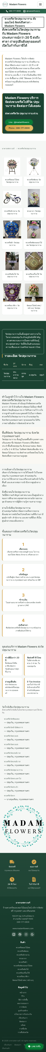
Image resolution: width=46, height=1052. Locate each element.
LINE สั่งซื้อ (36, 1046)
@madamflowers (33, 11)
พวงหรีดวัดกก (9, 796)
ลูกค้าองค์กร (23, 1010)
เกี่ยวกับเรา (23, 1018)
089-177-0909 (15, 11)
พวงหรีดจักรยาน (23, 955)
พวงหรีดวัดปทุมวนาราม (13, 770)
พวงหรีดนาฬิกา (23, 976)
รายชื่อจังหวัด (23, 1032)
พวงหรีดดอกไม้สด (23, 947)
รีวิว (23, 996)
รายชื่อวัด (23, 1029)
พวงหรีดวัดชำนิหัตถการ (13, 727)
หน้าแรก (23, 992)
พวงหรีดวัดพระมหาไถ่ (12, 778)
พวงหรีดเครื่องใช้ (23, 973)
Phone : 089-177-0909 (19, 128)
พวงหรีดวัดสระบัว (11, 787)
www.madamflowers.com (23, 928)
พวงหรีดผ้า (23, 962)
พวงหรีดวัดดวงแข (11, 736)
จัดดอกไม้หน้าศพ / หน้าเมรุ (23, 980)
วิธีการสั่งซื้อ (23, 1000)
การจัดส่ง (23, 1007)
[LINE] (13, 934)
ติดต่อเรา (23, 1021)
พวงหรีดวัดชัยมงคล (11, 719)
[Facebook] (19, 934)
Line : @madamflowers (19, 122)
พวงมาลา (23, 958)
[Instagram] (26, 934)
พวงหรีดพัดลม (23, 951)
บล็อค (23, 1025)
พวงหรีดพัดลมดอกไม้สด (23, 965)
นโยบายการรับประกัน (23, 1014)
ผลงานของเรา (23, 1003)
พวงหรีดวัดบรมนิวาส (12, 753)
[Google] (32, 934)
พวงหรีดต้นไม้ (23, 969)
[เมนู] (40, 4)
